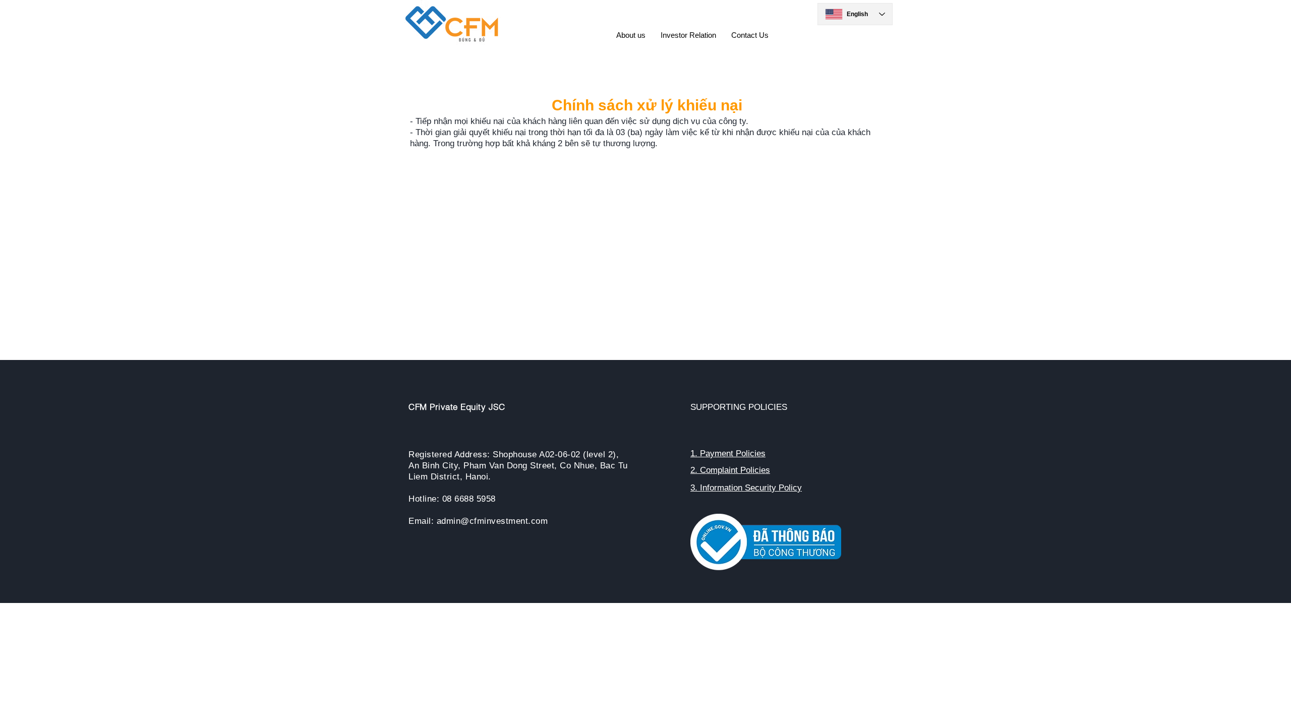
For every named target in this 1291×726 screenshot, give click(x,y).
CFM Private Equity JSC (456, 406)
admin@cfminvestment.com (492, 521)
